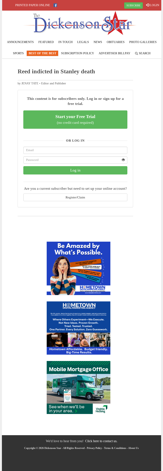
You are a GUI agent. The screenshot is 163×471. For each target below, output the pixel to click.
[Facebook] (55, 5)
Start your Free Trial (75, 119)
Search (144, 53)
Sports (18, 53)
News (98, 42)
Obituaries (116, 42)
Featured (46, 42)
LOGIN (154, 5)
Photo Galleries (143, 42)
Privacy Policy (94, 448)
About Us (133, 448)
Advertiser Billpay (114, 53)
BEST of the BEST (42, 53)
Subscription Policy (77, 53)
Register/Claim (75, 197)
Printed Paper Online (32, 5)
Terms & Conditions (115, 448)
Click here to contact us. (101, 441)
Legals (83, 42)
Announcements (20, 42)
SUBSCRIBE (133, 5)
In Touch (65, 42)
